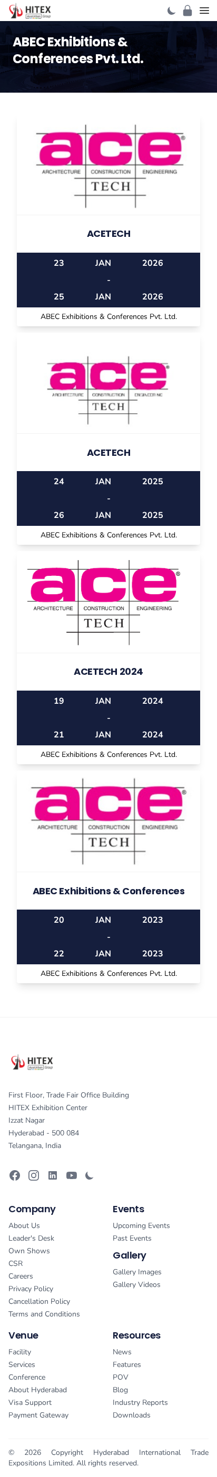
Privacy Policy (30, 1289)
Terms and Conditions (44, 1314)
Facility (19, 1352)
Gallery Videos (137, 1285)
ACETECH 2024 (108, 671)
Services (21, 1365)
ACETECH (109, 233)
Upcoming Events (141, 1226)
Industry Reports (140, 1403)
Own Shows (29, 1251)
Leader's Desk (31, 1238)
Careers (20, 1276)
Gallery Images (137, 1272)
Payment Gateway (38, 1415)
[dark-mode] (171, 10)
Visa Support (30, 1403)
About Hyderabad (37, 1390)
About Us (24, 1226)
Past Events (132, 1238)
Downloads (132, 1415)
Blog (120, 1390)
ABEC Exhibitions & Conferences (109, 890)
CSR (15, 1264)
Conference (26, 1377)
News (122, 1352)
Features (127, 1365)
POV (121, 1377)
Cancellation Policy (39, 1301)
